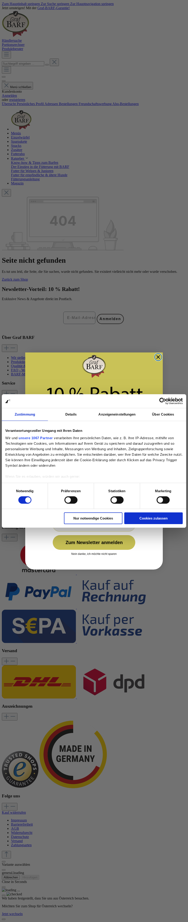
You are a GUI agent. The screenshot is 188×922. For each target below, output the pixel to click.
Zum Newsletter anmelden (94, 542)
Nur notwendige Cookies (93, 518)
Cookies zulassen (153, 518)
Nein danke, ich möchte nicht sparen (94, 554)
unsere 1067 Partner (36, 438)
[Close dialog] (158, 357)
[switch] (70, 500)
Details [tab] (71, 414)
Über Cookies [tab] (163, 414)
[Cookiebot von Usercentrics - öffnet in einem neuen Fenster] (163, 401)
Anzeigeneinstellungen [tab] (116, 414)
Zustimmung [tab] (25, 414)
